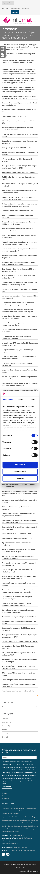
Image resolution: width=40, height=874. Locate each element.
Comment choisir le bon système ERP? (16, 534)
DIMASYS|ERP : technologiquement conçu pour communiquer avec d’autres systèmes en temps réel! (19, 493)
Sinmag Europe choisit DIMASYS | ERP (16, 148)
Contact (15, 12)
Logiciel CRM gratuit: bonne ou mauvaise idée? (19, 641)
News (5, 737)
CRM (5, 718)
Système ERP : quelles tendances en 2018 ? (18, 211)
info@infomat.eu (18, 835)
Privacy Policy (31, 864)
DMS (4, 729)
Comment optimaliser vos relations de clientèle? (19, 680)
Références (5, 798)
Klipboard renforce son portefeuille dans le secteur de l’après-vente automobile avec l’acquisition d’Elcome (17, 63)
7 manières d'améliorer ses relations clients (18, 691)
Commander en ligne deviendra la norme (17, 538)
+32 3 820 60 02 (29, 850)
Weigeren (20, 478)
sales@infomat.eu (12, 843)
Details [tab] (20, 399)
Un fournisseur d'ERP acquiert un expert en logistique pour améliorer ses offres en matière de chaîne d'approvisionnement (19, 80)
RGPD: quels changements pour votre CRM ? (19, 617)
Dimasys (6, 726)
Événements (15, 8)
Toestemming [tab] (7, 399)
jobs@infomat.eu (11, 841)
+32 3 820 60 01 (17, 850)
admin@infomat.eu (25, 838)
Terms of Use (20, 867)
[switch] (34, 442)
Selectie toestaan (20, 471)
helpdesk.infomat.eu (21, 847)
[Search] (37, 706)
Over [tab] (33, 399)
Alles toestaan (20, 465)
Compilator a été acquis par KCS (14, 116)
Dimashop (6, 722)
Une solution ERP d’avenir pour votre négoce (18, 172)
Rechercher (8, 702)
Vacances (25, 8)
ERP (5, 733)
